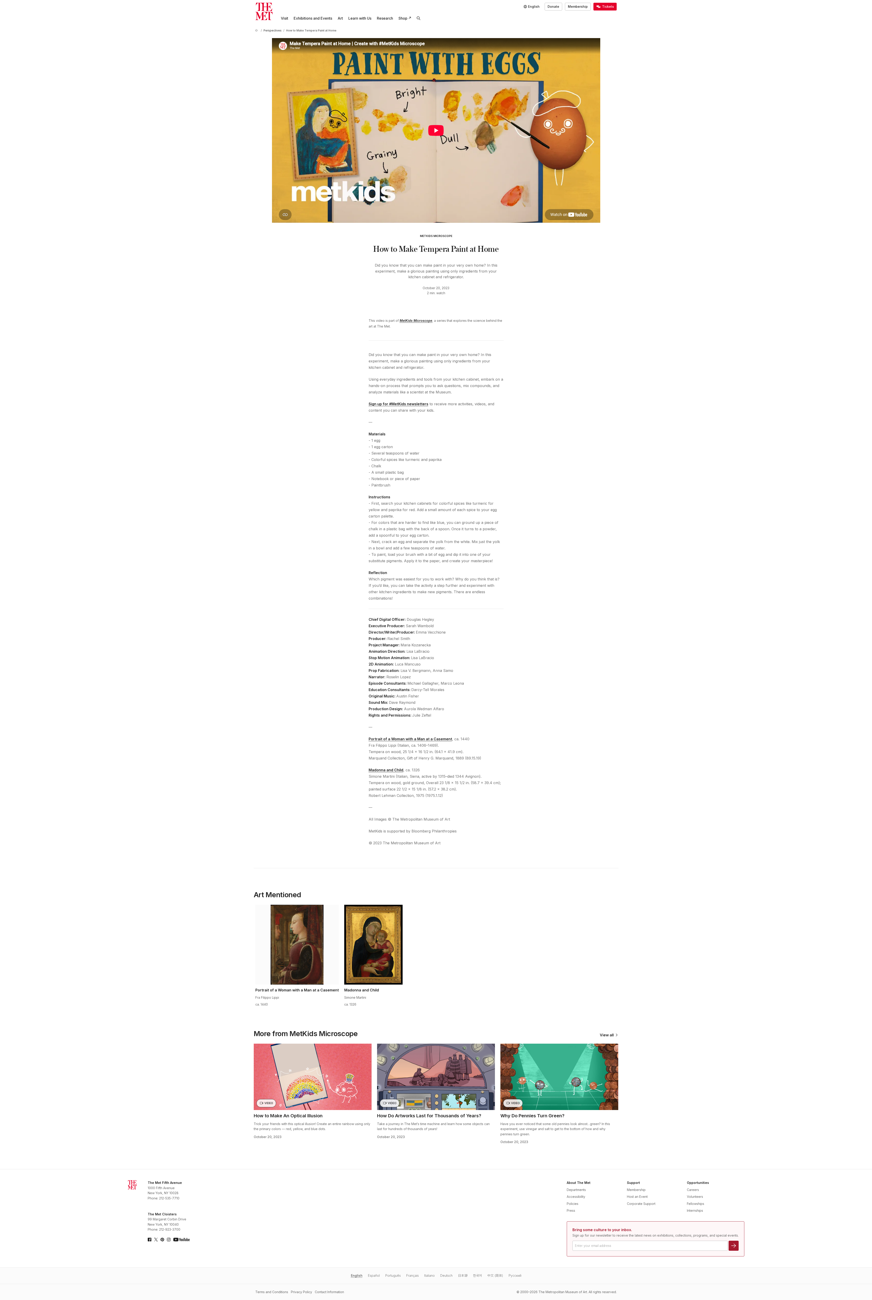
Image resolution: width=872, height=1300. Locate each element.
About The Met (578, 1183)
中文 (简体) (495, 1275)
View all (607, 1035)
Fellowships (695, 1204)
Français (412, 1275)
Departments (576, 1190)
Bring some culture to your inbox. (602, 1229)
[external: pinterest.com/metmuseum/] (162, 1239)
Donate (553, 6)
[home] (257, 30)
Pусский (515, 1275)
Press (571, 1210)
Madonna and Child (386, 770)
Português (393, 1275)
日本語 (463, 1275)
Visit (284, 18)
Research (385, 18)
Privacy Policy (301, 1292)
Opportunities (698, 1183)
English (356, 1275)
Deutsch (446, 1275)
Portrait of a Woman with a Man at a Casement (410, 739)
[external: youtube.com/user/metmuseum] (181, 1239)
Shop (402, 18)
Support (633, 1183)
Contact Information (329, 1292)
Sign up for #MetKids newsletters (398, 404)
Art (340, 18)
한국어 (477, 1275)
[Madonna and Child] (373, 945)
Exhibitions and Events (313, 18)
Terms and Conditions (271, 1292)
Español (374, 1275)
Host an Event (637, 1197)
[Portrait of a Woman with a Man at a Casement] (297, 945)
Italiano (429, 1275)
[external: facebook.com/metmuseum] (149, 1239)
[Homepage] (264, 11)
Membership (578, 6)
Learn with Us (359, 18)
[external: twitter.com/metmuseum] (156, 1239)
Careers (693, 1190)
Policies (572, 1204)
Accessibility (576, 1197)
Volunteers (695, 1197)
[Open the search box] (418, 18)
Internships (695, 1210)
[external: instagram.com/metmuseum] (169, 1239)
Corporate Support (641, 1204)
